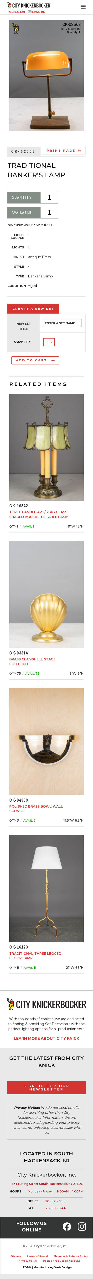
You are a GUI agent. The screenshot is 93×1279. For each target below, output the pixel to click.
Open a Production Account (61, 1261)
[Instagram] (82, 1229)
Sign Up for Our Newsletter (46, 1087)
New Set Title (23, 326)
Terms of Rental (37, 1256)
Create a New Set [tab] (33, 308)
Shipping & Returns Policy (70, 1256)
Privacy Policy (28, 1261)
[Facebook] (67, 1229)
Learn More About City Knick (46, 1038)
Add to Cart (31, 360)
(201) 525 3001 (16, 12)
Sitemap (15, 1256)
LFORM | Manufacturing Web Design (46, 1267)
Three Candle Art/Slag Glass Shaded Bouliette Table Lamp (38, 514)
